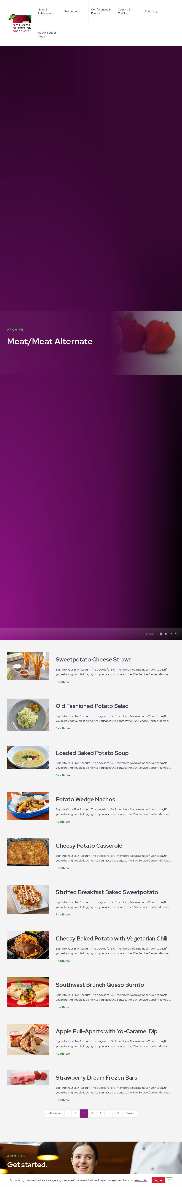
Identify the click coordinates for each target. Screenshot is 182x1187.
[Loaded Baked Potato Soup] (28, 757)
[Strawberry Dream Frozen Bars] (28, 1077)
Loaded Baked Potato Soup (92, 753)
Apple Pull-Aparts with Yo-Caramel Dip (106, 1031)
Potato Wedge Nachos (85, 799)
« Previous (54, 1113)
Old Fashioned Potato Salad (92, 706)
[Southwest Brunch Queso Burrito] (28, 992)
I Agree (158, 1180)
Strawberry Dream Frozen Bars (96, 1077)
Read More (63, 682)
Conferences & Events (101, 11)
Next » (130, 1113)
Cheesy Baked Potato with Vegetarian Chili (111, 938)
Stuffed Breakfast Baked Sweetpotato (107, 892)
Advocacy (150, 11)
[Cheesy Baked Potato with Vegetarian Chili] (28, 945)
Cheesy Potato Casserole (89, 845)
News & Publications (46, 11)
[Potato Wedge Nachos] (28, 806)
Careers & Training (124, 11)
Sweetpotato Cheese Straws (94, 659)
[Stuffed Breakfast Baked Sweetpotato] (28, 899)
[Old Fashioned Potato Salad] (28, 714)
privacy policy (141, 1180)
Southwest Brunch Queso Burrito (100, 985)
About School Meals (47, 34)
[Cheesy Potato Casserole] (28, 852)
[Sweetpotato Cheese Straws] (28, 666)
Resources (71, 11)
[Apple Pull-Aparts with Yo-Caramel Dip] (28, 1039)
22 (117, 1113)
